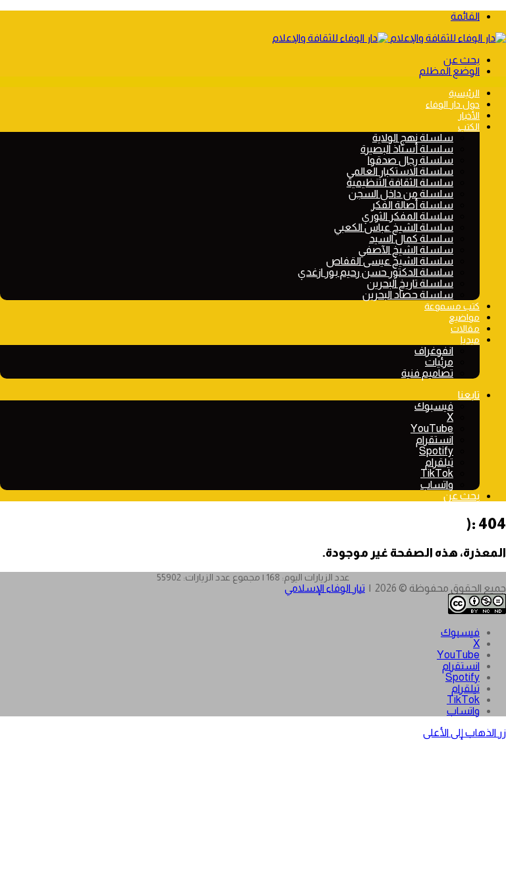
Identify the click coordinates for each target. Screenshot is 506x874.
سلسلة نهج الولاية (412, 137)
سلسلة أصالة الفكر (412, 204)
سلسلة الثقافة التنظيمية (400, 182)
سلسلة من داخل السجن (401, 193)
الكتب (469, 126)
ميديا (470, 339)
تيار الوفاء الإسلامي (325, 588)
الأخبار (469, 115)
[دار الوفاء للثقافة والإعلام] (389, 38)
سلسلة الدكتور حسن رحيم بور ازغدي (375, 272)
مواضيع (464, 317)
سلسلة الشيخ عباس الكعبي (393, 227)
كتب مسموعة (452, 306)
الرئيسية (464, 93)
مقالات (465, 328)
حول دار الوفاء (453, 104)
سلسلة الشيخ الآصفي (405, 249)
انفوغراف (433, 350)
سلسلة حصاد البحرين (407, 294)
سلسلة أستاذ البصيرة (406, 148)
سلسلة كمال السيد (411, 238)
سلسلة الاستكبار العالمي (400, 171)
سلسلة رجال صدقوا (410, 160)
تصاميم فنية (427, 373)
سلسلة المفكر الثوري (407, 216)
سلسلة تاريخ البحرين (410, 283)
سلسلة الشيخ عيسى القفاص (389, 260)
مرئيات (439, 361)
